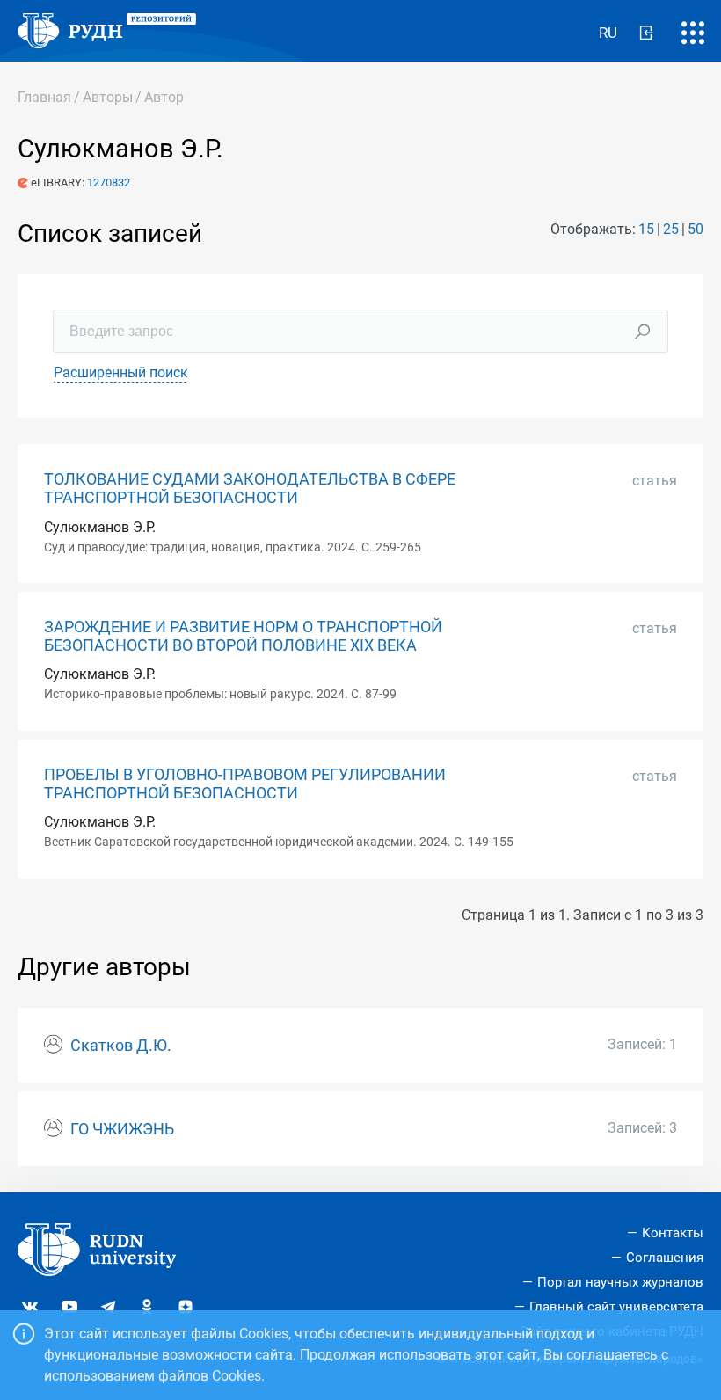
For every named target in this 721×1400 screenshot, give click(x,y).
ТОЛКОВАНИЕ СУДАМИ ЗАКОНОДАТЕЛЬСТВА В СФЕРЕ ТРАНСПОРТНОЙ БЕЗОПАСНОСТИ (249, 488)
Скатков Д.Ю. (120, 1045)
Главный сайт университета (616, 1307)
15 (646, 229)
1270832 (108, 182)
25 (671, 229)
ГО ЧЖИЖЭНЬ (122, 1129)
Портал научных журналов (620, 1282)
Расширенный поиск (121, 372)
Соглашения (664, 1257)
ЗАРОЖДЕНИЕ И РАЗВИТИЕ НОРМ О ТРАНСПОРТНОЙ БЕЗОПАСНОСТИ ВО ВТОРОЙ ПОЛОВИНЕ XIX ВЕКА (243, 636)
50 (695, 229)
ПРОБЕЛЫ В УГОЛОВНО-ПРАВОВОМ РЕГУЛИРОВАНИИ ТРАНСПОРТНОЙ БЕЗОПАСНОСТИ (245, 784)
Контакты (672, 1233)
